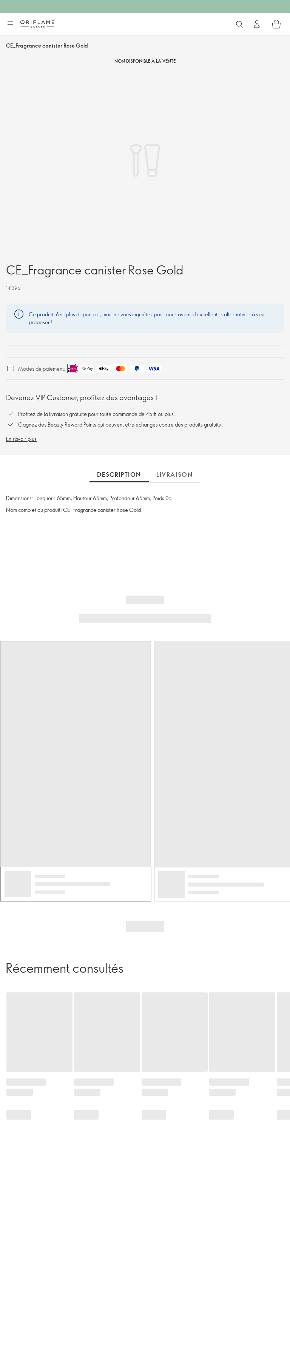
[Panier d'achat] (276, 24)
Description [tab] (119, 474)
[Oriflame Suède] (37, 23)
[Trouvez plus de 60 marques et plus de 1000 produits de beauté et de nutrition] (239, 24)
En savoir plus (21, 438)
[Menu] (10, 24)
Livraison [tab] (174, 474)
